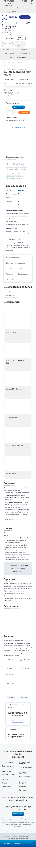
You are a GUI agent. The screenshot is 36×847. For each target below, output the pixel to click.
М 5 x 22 (24, 697)
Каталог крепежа (8, 762)
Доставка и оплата (23, 782)
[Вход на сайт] (5, 11)
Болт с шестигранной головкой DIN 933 (15, 69)
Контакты (22, 790)
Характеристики (12, 257)
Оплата (21, 268)
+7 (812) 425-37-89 (25, 797)
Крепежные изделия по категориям (14, 65)
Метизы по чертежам (23, 772)
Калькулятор (6, 771)
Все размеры (23, 274)
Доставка (9, 268)
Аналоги (9, 279)
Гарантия (5, 779)
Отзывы (5, 783)
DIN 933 (21, 190)
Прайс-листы (6, 766)
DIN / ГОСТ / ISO (8, 774)
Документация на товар (15, 263)
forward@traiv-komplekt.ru (13, 542)
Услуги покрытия (25, 767)
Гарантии (9, 274)
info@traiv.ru (21, 800)
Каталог (20, 63)
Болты (5, 67)
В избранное (9, 79)
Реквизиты (23, 786)
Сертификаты (7, 786)
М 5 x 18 (12, 697)
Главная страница (9, 63)
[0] (27, 22)
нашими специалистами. (12, 655)
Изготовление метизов (24, 763)
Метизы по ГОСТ (25, 777)
